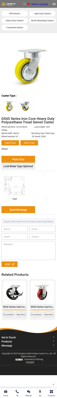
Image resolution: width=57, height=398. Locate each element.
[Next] (51, 296)
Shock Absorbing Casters (42, 20)
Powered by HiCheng (33, 359)
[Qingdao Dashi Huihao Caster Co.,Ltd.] (8, 3)
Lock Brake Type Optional (18, 166)
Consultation (8, 314)
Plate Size (18, 159)
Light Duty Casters (42, 13)
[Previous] (5, 296)
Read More (21, 314)
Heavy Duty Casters (15, 20)
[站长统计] (19, 359)
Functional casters (14, 27)
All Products (14, 13)
